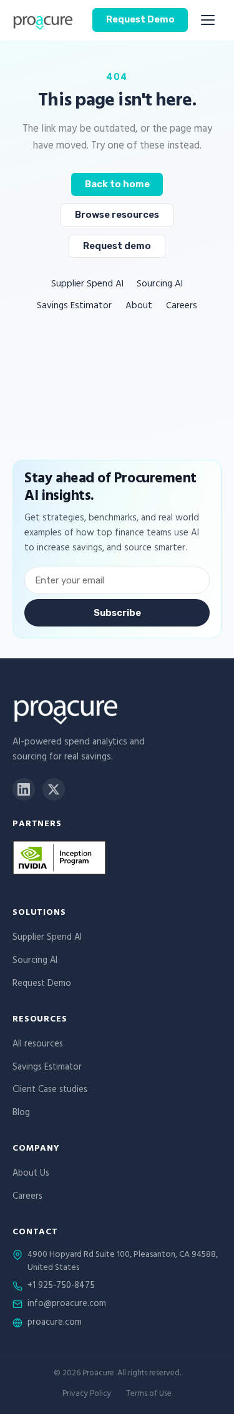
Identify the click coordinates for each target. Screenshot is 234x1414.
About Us (30, 1174)
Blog (21, 1113)
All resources (37, 1044)
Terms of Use (149, 1395)
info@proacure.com (66, 1305)
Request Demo (140, 19)
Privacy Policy (86, 1395)
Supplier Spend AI (87, 285)
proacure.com (54, 1323)
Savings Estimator (74, 307)
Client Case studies (49, 1090)
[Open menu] (208, 20)
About (138, 307)
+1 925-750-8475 (61, 1287)
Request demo (117, 245)
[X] (53, 789)
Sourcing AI (160, 285)
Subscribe (117, 612)
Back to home (117, 184)
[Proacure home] (42, 20)
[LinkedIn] (23, 789)
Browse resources (117, 214)
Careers (181, 307)
